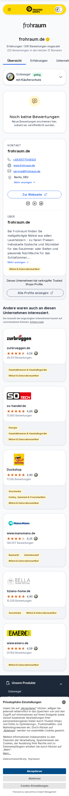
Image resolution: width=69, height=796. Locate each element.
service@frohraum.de (26, 171)
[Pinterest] (41, 203)
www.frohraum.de (24, 165)
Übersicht (14, 60)
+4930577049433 (24, 159)
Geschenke (15, 491)
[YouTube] (34, 203)
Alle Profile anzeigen (33, 293)
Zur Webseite (32, 194)
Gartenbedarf (31, 555)
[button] (9, 9)
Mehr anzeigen (23, 182)
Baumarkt (14, 555)
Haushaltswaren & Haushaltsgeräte (28, 369)
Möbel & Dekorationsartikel (24, 269)
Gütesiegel (14, 691)
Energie (13, 427)
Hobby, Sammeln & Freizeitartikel (27, 497)
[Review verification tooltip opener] (47, 39)
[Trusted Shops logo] (34, 9)
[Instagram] (28, 203)
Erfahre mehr (37, 322)
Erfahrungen (38, 60)
